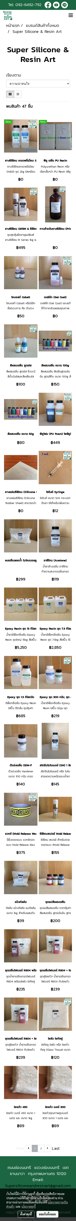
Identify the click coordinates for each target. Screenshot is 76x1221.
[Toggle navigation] (70, 15)
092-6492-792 (28, 5)
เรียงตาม (16, 75)
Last (56, 1148)
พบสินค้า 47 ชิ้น (19, 106)
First (20, 1148)
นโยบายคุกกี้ (28, 1206)
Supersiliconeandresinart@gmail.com (38, 1186)
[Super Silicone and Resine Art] (56, 5)
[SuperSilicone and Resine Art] (48, 5)
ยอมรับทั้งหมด (47, 1214)
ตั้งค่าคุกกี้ (26, 1214)
